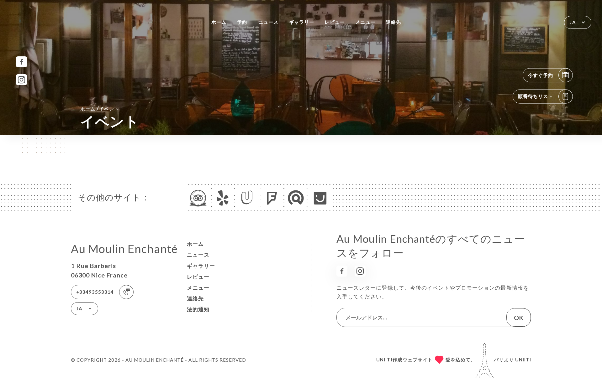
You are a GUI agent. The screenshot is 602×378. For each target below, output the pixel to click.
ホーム (218, 22)
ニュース (268, 22)
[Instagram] (21, 79)
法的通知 (198, 309)
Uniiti (523, 359)
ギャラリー (301, 22)
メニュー (365, 22)
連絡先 (393, 22)
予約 (242, 22)
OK (518, 317)
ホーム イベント (99, 108)
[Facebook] (21, 61)
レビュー (335, 22)
